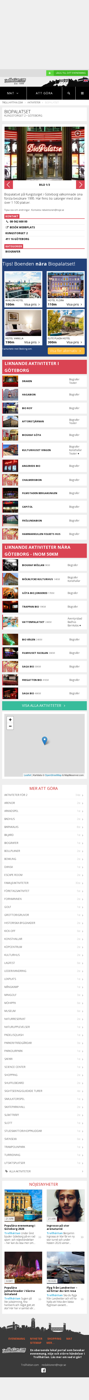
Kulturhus (12, 955)
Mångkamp (11, 987)
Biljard (9, 835)
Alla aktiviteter (20, 1171)
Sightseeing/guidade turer (23, 1091)
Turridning (12, 1155)
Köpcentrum (13, 947)
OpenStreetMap (53, 775)
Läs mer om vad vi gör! (66, 1357)
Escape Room (13, 875)
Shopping (10, 1075)
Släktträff (11, 1115)
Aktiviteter (33, 102)
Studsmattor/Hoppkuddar (23, 1131)
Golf (7, 907)
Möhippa (10, 1003)
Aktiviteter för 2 (15, 795)
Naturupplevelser (17, 1027)
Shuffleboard (14, 1083)
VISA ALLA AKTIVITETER (42, 705)
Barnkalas (11, 827)
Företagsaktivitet (16, 891)
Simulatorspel (14, 1099)
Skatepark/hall (14, 1107)
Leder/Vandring (15, 971)
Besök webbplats (22, 227)
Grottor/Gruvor (16, 915)
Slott (8, 1123)
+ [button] (10, 719)
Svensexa (10, 1139)
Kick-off (9, 931)
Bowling (10, 859)
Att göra (44, 93)
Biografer (11, 843)
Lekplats (10, 979)
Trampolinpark (14, 1147)
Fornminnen (13, 899)
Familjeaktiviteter (16, 883)
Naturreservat (14, 1019)
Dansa (8, 867)
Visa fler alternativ (64, 350)
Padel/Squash (14, 1035)
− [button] (10, 726)
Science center (14, 1067)
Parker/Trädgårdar (18, 1043)
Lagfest (9, 963)
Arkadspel (11, 811)
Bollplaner (12, 851)
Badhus (9, 819)
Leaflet (27, 775)
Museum (10, 1011)
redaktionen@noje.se (54, 1365)
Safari (8, 1059)
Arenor (9, 803)
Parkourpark (13, 1051)
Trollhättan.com (12, 102)
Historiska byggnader (19, 923)
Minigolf (10, 995)
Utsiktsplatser (14, 1163)
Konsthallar (13, 939)
